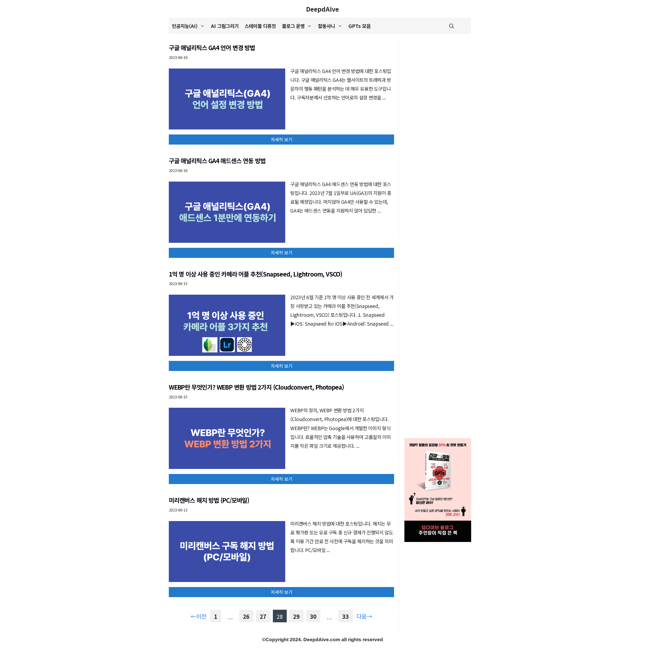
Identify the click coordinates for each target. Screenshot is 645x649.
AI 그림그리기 (225, 25)
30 (313, 616)
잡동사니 (326, 25)
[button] (451, 26)
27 (263, 616)
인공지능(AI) (185, 25)
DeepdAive (322, 8)
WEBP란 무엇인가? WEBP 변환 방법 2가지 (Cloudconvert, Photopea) (256, 387)
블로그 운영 (293, 25)
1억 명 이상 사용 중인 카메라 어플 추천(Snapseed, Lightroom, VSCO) (255, 273)
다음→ (364, 616)
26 (246, 616)
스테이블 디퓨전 (260, 25)
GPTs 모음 (359, 25)
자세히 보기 (281, 139)
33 (345, 616)
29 (296, 616)
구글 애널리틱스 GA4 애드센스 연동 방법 (217, 160)
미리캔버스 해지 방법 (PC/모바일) (209, 500)
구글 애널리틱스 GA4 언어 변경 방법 (212, 47)
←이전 (198, 616)
